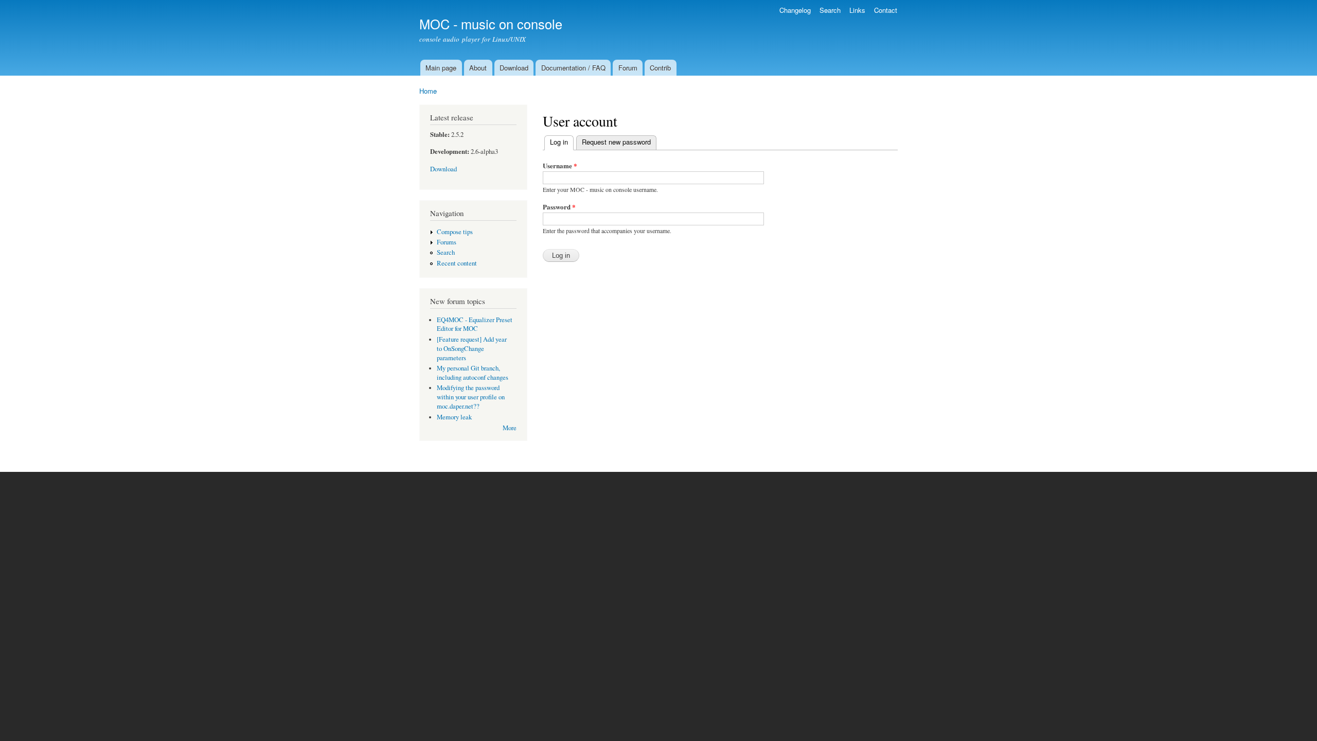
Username (560, 165)
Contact (885, 10)
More (510, 428)
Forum (627, 68)
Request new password (616, 142)
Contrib (660, 68)
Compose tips (455, 231)
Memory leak (454, 417)
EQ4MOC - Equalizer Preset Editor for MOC (474, 324)
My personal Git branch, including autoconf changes (472, 373)
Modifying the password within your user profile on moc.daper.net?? (471, 397)
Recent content (457, 263)
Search (830, 10)
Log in (562, 142)
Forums (446, 242)
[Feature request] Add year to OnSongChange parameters (472, 348)
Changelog (795, 10)
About (478, 68)
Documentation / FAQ (573, 68)
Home (428, 91)
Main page (440, 68)
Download (514, 68)
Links (857, 10)
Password (559, 206)
